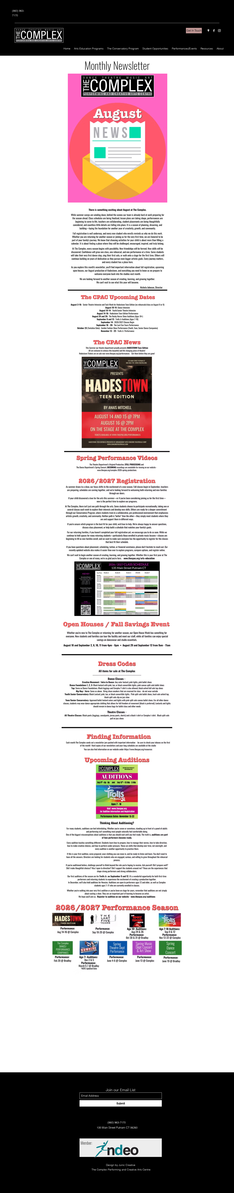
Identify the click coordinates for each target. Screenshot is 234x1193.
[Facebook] (214, 30)
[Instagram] (219, 30)
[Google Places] (208, 30)
